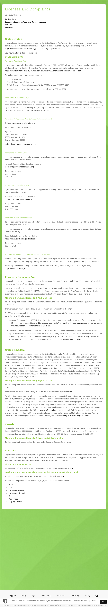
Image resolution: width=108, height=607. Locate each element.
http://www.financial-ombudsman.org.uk (54, 410)
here (71, 309)
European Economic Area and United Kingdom (25, 22)
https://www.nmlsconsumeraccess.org (20, 48)
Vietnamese (13, 499)
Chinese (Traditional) (17, 493)
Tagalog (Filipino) (15, 502)
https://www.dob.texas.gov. (16, 268)
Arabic (11, 487)
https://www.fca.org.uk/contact (76, 416)
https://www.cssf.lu (93, 336)
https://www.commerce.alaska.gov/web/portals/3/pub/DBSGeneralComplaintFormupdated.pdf (43, 71)
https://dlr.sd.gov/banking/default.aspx (20, 239)
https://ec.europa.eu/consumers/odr (66, 339)
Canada (8, 25)
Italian (11, 485)
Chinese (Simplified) (16, 490)
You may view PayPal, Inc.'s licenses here (21, 53)
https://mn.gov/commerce (21, 199)
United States (11, 19)
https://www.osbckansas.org (22, 167)
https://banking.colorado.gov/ (23, 123)
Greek (11, 496)
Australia (9, 27)
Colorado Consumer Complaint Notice (20, 144)
